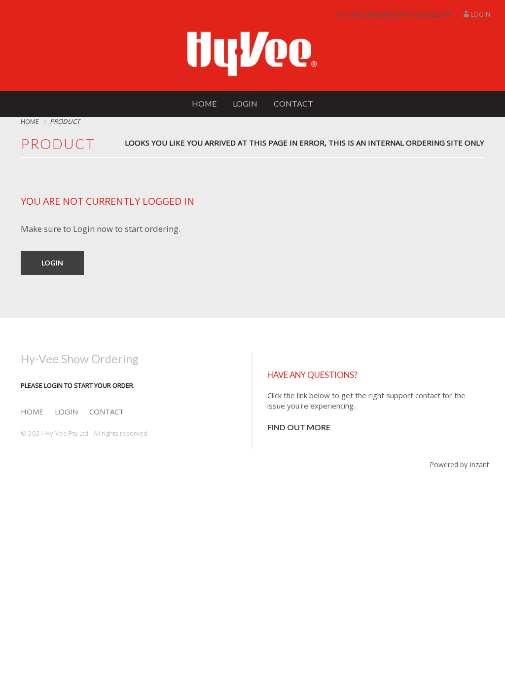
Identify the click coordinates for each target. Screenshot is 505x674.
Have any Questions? (312, 375)
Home (204, 103)
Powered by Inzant (459, 464)
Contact (293, 103)
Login (480, 14)
